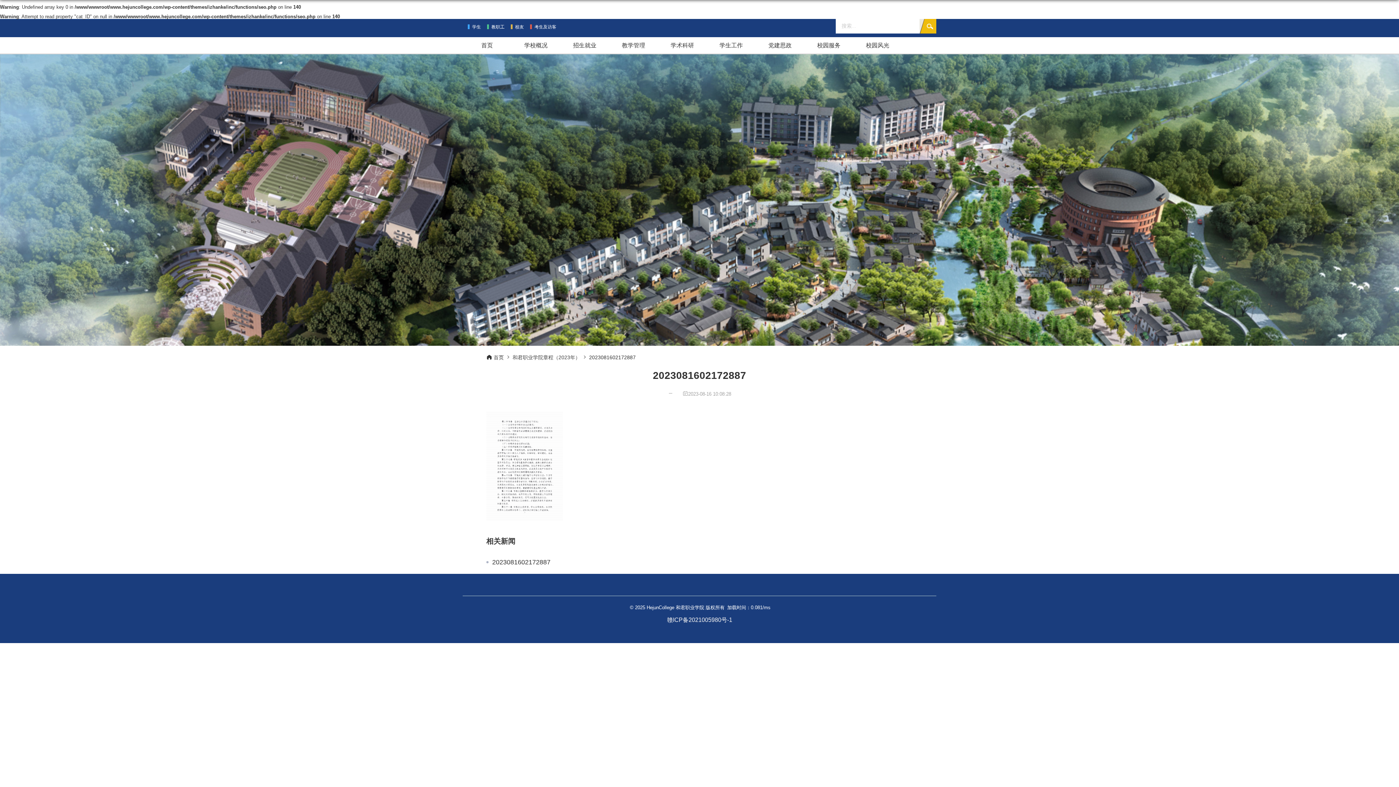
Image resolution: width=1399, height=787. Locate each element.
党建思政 (780, 45)
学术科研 (682, 45)
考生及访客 (545, 27)
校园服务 (828, 45)
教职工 (498, 27)
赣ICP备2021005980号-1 (699, 620)
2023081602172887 (521, 562)
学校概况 (536, 45)
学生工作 (731, 45)
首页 (487, 45)
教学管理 (633, 45)
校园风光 (877, 45)
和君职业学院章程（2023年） (546, 357)
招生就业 (584, 45)
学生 (476, 27)
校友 (519, 27)
